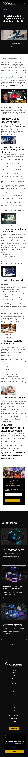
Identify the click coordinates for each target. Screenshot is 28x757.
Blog (14, 710)
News (14, 707)
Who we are (14, 694)
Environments (14, 680)
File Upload (14, 721)
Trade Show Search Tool (14, 715)
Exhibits (14, 672)
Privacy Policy (10, 743)
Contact (14, 728)
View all (14, 644)
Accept (14, 747)
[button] (24, 3)
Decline (14, 751)
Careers (14, 696)
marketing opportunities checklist (13, 76)
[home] (9, 3)
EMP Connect (14, 718)
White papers (14, 712)
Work (14, 691)
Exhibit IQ (14, 683)
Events (14, 675)
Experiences (14, 678)
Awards (14, 699)
